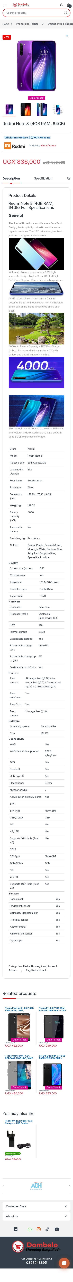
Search (65, 13)
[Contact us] (64, 1263)
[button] (67, 36)
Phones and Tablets (27, 23)
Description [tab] (11, 178)
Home (6, 23)
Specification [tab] (43, 178)
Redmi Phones (31, 966)
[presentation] (69, 1186)
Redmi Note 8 (38, 970)
